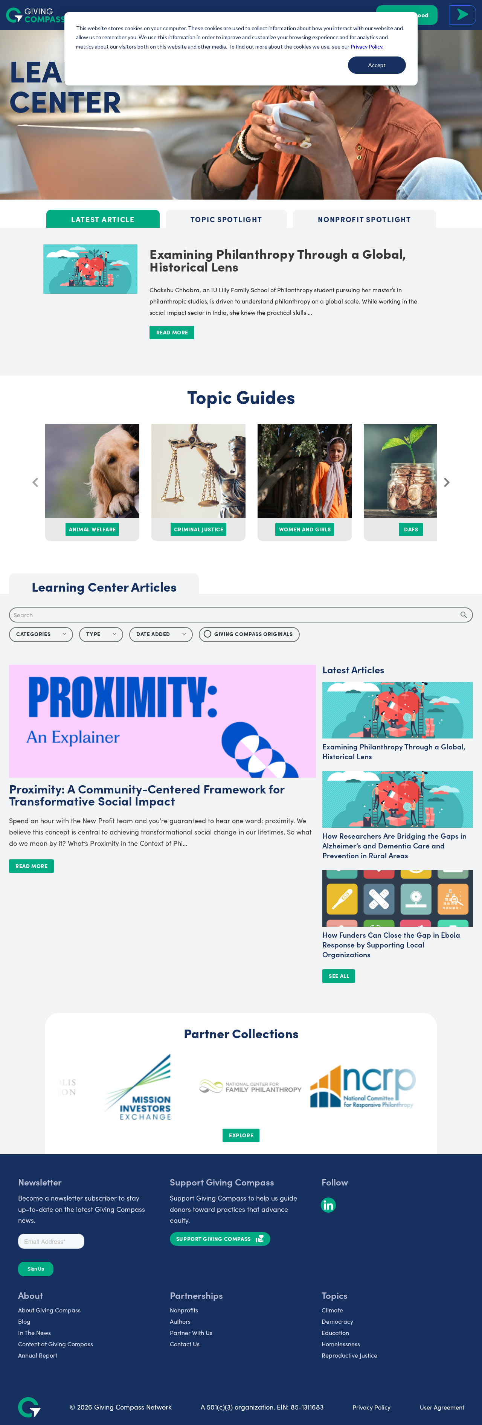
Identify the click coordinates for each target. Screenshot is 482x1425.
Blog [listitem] (24, 1321)
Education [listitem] (335, 1333)
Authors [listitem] (180, 1321)
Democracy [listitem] (337, 1321)
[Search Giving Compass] (463, 15)
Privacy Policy (371, 1407)
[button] (101, 634)
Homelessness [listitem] (341, 1344)
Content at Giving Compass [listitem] (55, 1344)
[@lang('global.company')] (36, 15)
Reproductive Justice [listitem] (349, 1355)
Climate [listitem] (332, 1310)
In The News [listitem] (34, 1333)
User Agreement (442, 1407)
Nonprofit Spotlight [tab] (364, 219)
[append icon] (463, 614)
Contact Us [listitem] (185, 1344)
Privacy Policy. (367, 46)
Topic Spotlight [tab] (226, 219)
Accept (377, 65)
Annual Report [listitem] (37, 1355)
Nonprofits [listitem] (184, 1310)
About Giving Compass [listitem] (49, 1310)
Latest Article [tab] (103, 219)
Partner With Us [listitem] (191, 1333)
